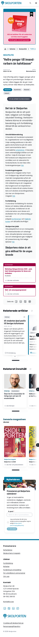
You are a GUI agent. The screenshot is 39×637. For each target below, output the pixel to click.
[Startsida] (5, 49)
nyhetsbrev (20, 150)
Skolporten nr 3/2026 (10, 462)
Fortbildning (8, 563)
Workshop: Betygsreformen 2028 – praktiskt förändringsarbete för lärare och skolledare (18, 271)
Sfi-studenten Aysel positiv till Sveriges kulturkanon (15, 322)
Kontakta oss (8, 601)
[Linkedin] (20, 301)
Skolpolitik (23, 49)
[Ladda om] (32, 311)
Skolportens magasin (11, 553)
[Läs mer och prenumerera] (15, 441)
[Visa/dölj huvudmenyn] (36, 3)
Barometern (31, 71)
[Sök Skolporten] (30, 3)
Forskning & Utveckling (12, 570)
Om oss (6, 576)
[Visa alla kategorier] (24, 317)
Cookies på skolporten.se (13, 623)
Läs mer (6, 422)
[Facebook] (16, 301)
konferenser (16, 219)
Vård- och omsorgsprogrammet (15, 290)
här (22, 165)
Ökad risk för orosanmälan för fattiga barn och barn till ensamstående (14, 396)
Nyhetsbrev (7, 550)
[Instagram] (17, 608)
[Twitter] (25, 301)
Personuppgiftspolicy (11, 626)
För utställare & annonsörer (14, 573)
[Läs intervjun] (15, 381)
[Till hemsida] (14, 616)
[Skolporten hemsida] (11, 3)
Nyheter (12, 49)
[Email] (30, 301)
